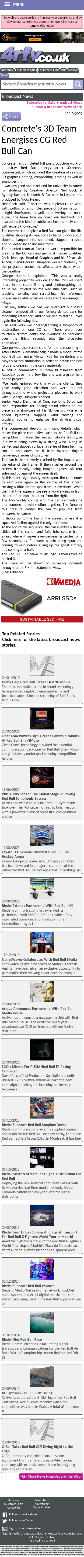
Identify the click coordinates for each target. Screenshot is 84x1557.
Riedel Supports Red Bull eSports (28, 1286)
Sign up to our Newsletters (25, 1528)
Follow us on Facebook (23, 1514)
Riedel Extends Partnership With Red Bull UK (37, 906)
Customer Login (13, 1504)
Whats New (42, 1500)
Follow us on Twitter (21, 1520)
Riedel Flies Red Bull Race (22, 1340)
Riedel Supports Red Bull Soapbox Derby (34, 1125)
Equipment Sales (26, 70)
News (4, 75)
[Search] (78, 84)
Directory (7, 70)
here (71, 22)
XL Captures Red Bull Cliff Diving (27, 1393)
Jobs (63, 70)
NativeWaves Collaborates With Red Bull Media (39, 960)
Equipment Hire (48, 70)
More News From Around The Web (54, 1477)
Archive (73, 70)
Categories (13, 1507)
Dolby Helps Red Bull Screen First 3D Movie (36, 682)
